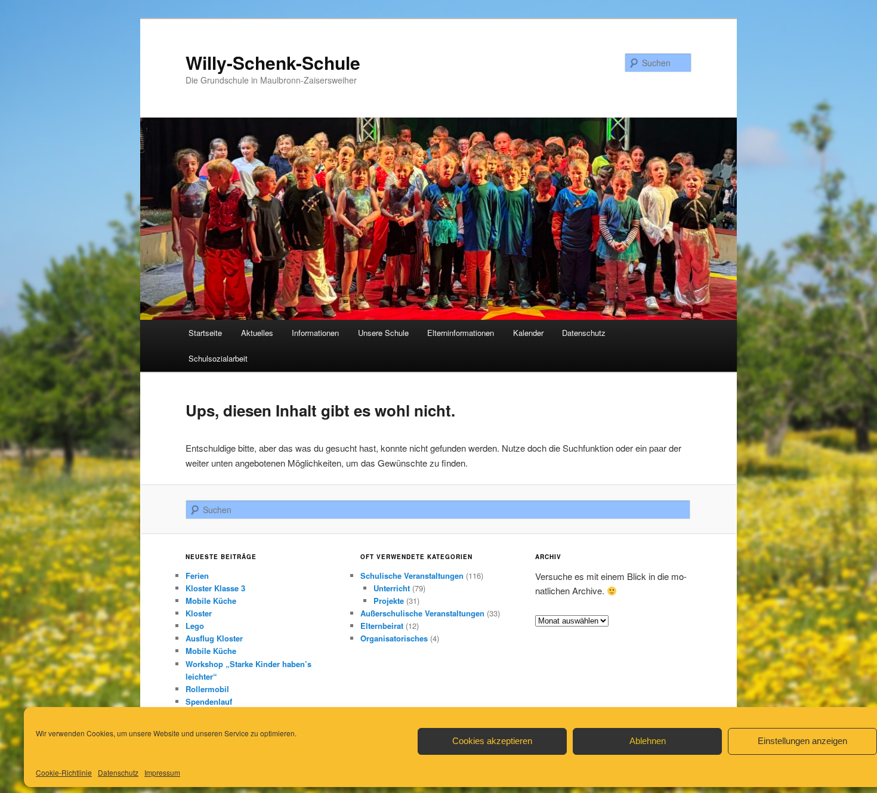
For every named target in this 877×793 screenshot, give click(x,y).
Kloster (199, 613)
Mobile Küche (211, 600)
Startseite (205, 332)
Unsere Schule (383, 332)
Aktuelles (257, 332)
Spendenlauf (209, 701)
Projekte (388, 600)
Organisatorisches (394, 638)
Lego (195, 625)
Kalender (528, 332)
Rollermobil (207, 689)
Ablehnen (647, 741)
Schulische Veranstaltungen (412, 575)
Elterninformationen (460, 332)
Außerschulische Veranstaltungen (422, 613)
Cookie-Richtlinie (64, 772)
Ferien (197, 575)
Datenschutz (118, 772)
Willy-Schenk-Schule (273, 62)
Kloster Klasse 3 (215, 588)
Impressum (162, 772)
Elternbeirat (381, 625)
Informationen (315, 332)
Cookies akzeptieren (492, 741)
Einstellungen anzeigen (802, 741)
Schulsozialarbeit (218, 358)
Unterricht (391, 588)
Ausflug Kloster (214, 638)
